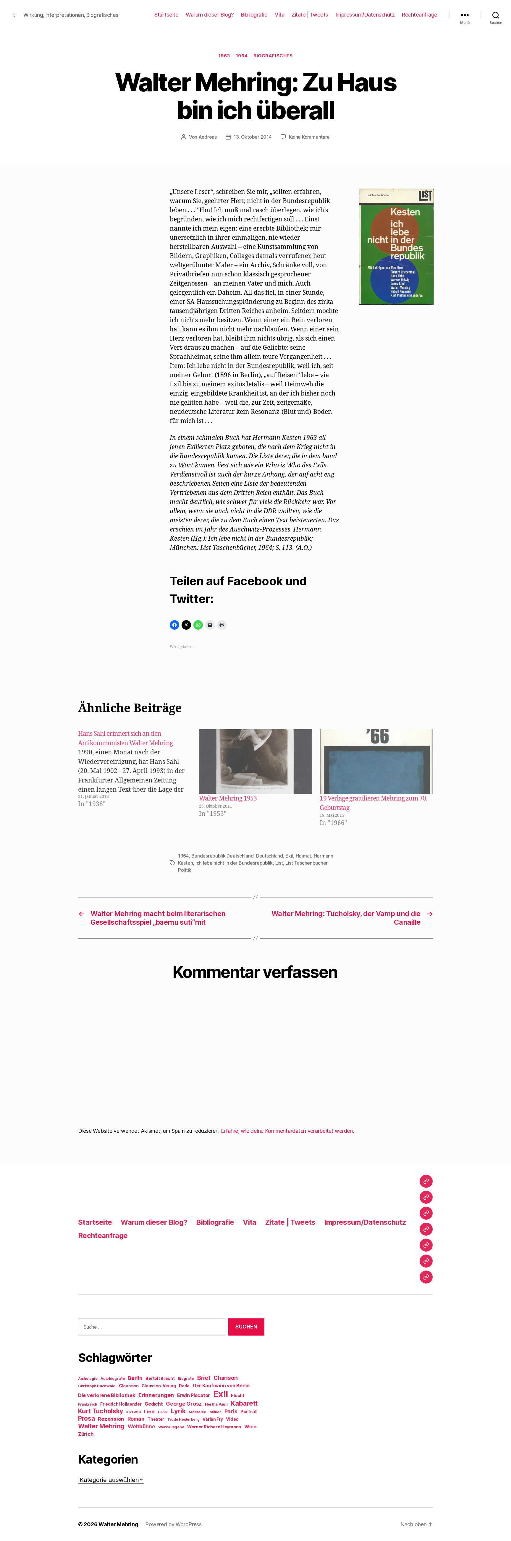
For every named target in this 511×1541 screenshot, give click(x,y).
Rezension (111, 1419)
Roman (136, 1419)
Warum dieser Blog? (210, 15)
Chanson (226, 1378)
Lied (149, 1411)
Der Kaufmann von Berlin (221, 1385)
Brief (204, 1377)
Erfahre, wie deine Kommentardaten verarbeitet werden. (287, 1131)
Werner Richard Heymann (214, 1426)
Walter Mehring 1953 (228, 799)
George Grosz (184, 1404)
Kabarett (244, 1403)
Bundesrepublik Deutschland (222, 856)
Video (232, 1419)
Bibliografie (254, 15)
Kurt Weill (133, 1412)
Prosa (86, 1418)
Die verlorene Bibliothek (106, 1395)
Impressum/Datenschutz (365, 15)
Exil (289, 856)
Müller (215, 1412)
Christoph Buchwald (97, 1386)
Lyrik (178, 1411)
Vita (279, 15)
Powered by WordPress (173, 1524)
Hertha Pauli (216, 1404)
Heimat (303, 856)
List (279, 863)
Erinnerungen (156, 1395)
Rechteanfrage (419, 15)
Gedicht (154, 1404)
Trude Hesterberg (183, 1419)
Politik (184, 870)
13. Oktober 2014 (253, 137)
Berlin (135, 1378)
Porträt (248, 1411)
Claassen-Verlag (159, 1385)
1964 (242, 56)
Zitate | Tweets (310, 15)
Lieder (163, 1412)
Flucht (237, 1395)
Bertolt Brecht (159, 1378)
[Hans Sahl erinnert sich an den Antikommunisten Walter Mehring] (137, 778)
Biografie (186, 1379)
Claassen (129, 1385)
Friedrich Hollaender (121, 1404)
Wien (250, 1427)
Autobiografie (113, 1379)
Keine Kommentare (309, 137)
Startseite (166, 15)
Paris (230, 1411)
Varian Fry (213, 1419)
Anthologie (87, 1379)
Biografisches (272, 56)
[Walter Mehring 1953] (255, 761)
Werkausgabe (171, 1427)
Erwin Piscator (193, 1395)
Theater (156, 1419)
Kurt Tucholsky (100, 1411)
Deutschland (269, 856)
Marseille (197, 1412)
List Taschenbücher (306, 863)
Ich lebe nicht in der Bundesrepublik (234, 863)
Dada (184, 1385)
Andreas (207, 137)
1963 (224, 56)
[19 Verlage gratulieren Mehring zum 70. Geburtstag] (376, 761)
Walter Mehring (101, 1426)
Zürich (85, 1434)
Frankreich (87, 1404)
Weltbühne (141, 1426)
